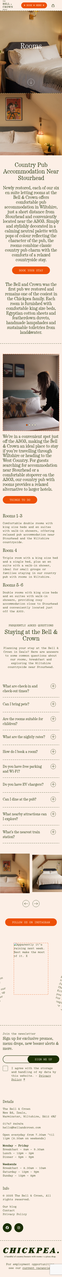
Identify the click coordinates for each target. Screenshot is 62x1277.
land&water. (31, 332)
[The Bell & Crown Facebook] (7, 1227)
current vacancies (37, 1268)
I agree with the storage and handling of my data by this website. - (33, 1074)
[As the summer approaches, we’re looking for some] (31, 969)
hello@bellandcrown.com (22, 1127)
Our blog (10, 1206)
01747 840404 (13, 1123)
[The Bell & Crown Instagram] (18, 1227)
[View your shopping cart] (53, 5)
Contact (9, 1210)
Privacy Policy (15, 1214)
